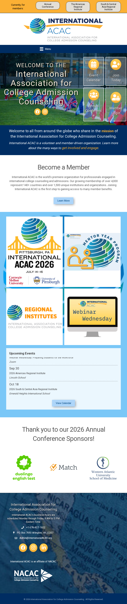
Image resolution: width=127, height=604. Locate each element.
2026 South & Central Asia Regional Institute (33, 385)
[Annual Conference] (93, 96)
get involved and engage (80, 148)
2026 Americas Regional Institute (27, 369)
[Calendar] (93, 65)
